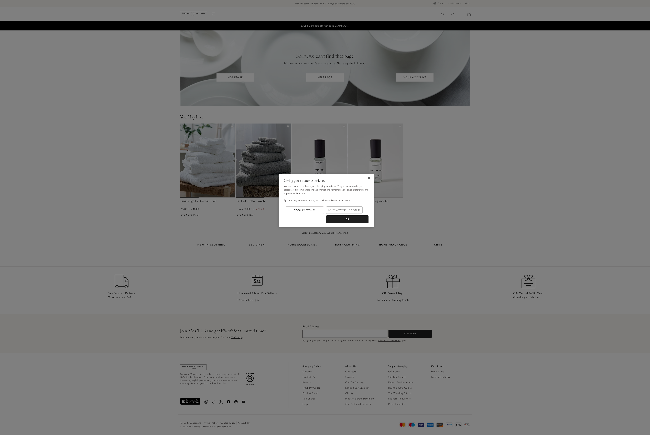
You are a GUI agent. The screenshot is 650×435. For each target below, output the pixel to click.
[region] (326, 200)
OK (347, 219)
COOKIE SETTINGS (305, 210)
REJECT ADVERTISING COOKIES (344, 210)
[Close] (369, 178)
